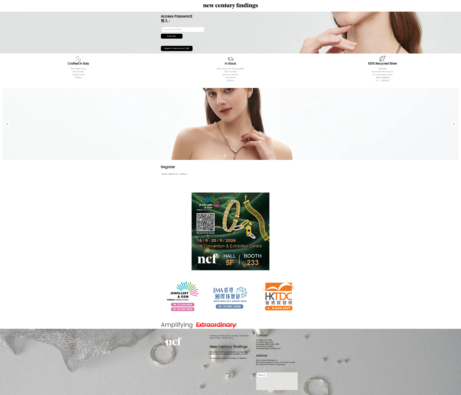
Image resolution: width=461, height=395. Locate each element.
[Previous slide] (7, 124)
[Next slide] (454, 124)
